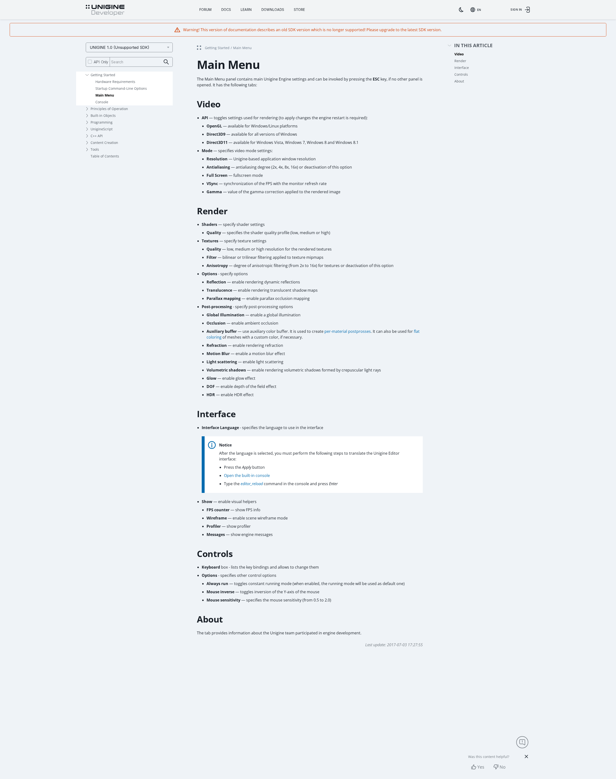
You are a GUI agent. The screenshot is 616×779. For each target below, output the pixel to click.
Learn (246, 9)
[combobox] (476, 9)
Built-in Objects (103, 115)
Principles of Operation (109, 108)
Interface (461, 67)
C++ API (97, 136)
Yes (480, 767)
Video (459, 54)
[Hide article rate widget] (526, 756)
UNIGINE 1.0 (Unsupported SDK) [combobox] (119, 47)
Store (299, 9)
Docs (226, 9)
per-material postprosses (347, 331)
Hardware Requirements (115, 81)
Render (460, 61)
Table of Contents (105, 156)
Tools (95, 149)
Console (101, 102)
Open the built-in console (247, 475)
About (459, 81)
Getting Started (103, 75)
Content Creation (104, 142)
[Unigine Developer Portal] (105, 10)
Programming (102, 122)
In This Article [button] (473, 46)
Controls (461, 74)
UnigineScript (102, 129)
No (503, 767)
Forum (205, 9)
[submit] (166, 62)
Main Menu (104, 95)
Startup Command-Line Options (121, 88)
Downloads (272, 9)
